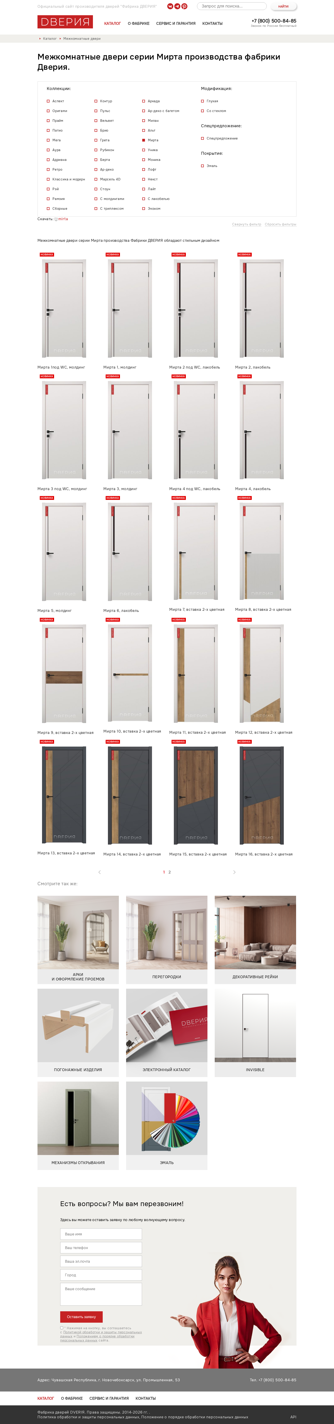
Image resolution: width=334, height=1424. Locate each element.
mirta (63, 219)
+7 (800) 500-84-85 (274, 21)
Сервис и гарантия (176, 23)
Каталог (112, 23)
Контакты (212, 23)
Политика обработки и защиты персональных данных (88, 1417)
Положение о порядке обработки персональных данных (194, 1417)
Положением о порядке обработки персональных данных (97, 1338)
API (293, 1417)
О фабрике (139, 23)
